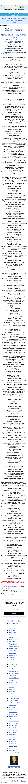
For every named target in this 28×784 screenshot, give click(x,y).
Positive (4, 35)
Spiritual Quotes (13, 725)
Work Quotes (12, 748)
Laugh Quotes (12, 684)
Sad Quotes (12, 718)
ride (7, 29)
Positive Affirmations (6, 18)
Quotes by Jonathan (14, 621)
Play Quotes (12, 707)
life (16, 9)
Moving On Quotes (13, 700)
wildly (21, 29)
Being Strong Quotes (14, 730)
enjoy (18, 45)
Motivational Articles (16, 20)
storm (11, 29)
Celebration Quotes (13, 639)
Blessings (11, 637)
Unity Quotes (12, 739)
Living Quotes (12, 691)
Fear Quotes (12, 659)
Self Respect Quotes (14, 721)
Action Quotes (12, 625)
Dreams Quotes (13, 655)
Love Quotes (12, 693)
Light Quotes (12, 689)
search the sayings (13, 586)
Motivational (10, 35)
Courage (18, 34)
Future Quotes (12, 666)
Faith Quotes (12, 657)
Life (4, 45)
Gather (7, 41)
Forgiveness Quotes (14, 662)
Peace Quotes (12, 705)
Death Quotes (12, 653)
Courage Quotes (13, 648)
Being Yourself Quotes (14, 752)
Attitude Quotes (12, 634)
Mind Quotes (12, 696)
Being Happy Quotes (14, 673)
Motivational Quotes (14, 698)
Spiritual (16, 35)
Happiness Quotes (13, 671)
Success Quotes (13, 732)
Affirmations (14, 37)
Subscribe (14, 613)
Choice (14, 34)
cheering (16, 29)
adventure (13, 45)
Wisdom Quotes (13, 746)
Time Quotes (12, 737)
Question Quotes (13, 712)
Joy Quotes (11, 680)
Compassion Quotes (14, 646)
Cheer (16, 39)
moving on (21, 9)
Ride (7, 39)
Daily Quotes (17, 18)
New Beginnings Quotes (15, 703)
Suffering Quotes (13, 734)
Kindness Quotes (13, 682)
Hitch (6, 48)
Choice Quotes (12, 641)
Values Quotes (12, 741)
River (17, 48)
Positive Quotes (13, 709)
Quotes (21, 586)
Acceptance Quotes (14, 623)
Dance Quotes (12, 650)
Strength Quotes (13, 727)
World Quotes (12, 750)
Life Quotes (11, 687)
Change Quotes (13, 644)
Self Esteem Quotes (14, 723)
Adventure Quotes (13, 628)
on (13, 48)
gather (7, 30)
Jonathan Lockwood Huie (14, 32)
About (14, 22)
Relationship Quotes (14, 714)
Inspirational (22, 35)
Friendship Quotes (13, 664)
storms (21, 41)
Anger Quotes (12, 632)
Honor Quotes (12, 675)
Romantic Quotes (13, 716)
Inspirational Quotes (14, 678)
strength (12, 30)
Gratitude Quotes (13, 669)
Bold (10, 34)
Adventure (24, 34)
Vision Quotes (12, 743)
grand (9, 45)
